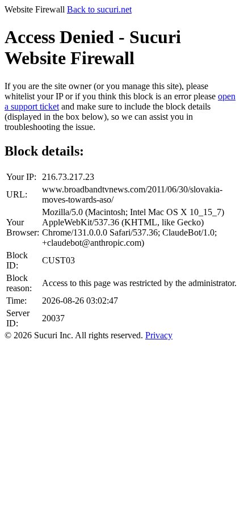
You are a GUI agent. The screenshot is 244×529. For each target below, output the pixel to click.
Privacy (159, 335)
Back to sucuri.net (99, 9)
